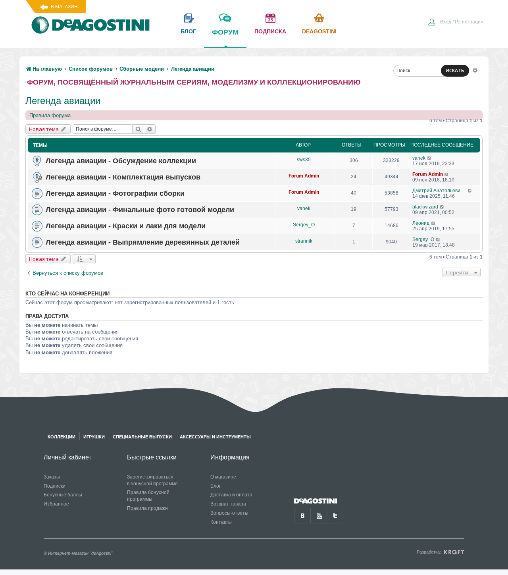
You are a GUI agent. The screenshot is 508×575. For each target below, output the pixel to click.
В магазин (64, 7)
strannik (303, 241)
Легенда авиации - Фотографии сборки (115, 193)
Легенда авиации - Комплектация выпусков (123, 177)
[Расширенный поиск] (475, 70)
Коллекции (61, 436)
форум (225, 32)
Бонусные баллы (63, 495)
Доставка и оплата (231, 495)
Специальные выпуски (142, 436)
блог (188, 31)
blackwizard (425, 207)
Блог (215, 486)
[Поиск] (138, 129)
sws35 (304, 159)
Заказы (52, 477)
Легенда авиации (62, 100)
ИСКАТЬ (455, 70)
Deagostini (319, 31)
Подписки (54, 486)
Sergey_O (304, 225)
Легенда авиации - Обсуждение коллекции (121, 161)
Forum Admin (304, 176)
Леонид (420, 223)
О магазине (223, 477)
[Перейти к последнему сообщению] (429, 158)
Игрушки (94, 436)
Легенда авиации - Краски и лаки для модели (126, 226)
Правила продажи (147, 508)
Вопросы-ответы (229, 513)
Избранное (56, 504)
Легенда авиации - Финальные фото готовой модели (140, 210)
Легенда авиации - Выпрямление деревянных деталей (143, 242)
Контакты (221, 522)
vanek (418, 158)
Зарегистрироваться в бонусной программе (152, 480)
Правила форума (50, 115)
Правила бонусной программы (148, 496)
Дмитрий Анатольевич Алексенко (440, 190)
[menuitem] (455, 22)
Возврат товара (228, 504)
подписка (270, 31)
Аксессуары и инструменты (215, 436)
